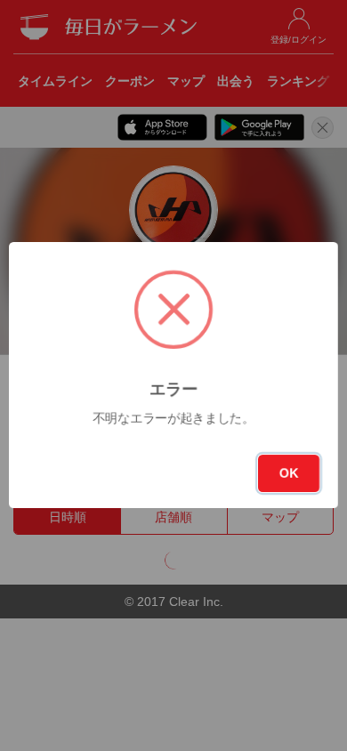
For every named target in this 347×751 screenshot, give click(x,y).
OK (288, 473)
